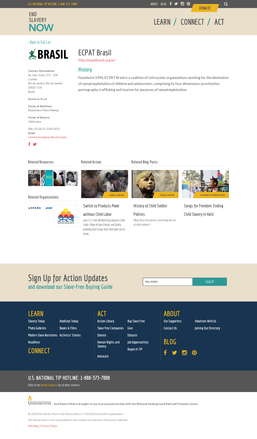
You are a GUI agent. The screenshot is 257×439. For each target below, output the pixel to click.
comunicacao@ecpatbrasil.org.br (47, 137)
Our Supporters (173, 321)
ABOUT (154, 4)
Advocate (103, 356)
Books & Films (68, 328)
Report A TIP (135, 349)
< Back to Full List (39, 42)
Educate (132, 335)
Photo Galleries (37, 328)
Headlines (34, 342)
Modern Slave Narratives (42, 335)
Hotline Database (49, 385)
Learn (35, 313)
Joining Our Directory (207, 328)
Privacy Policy (49, 426)
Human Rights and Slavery (108, 344)
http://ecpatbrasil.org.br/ (97, 60)
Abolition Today (69, 321)
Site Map (33, 426)
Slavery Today (36, 321)
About (172, 313)
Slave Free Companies (110, 328)
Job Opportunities (138, 342)
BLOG (163, 4)
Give (130, 328)
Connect (39, 350)
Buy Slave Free (136, 321)
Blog (170, 341)
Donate (101, 335)
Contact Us (170, 328)
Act (101, 313)
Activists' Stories (70, 335)
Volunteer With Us (205, 321)
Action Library (105, 321)
